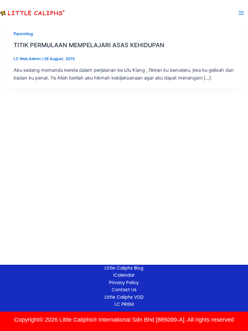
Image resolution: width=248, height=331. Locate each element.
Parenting (23, 33)
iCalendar (124, 275)
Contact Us (124, 290)
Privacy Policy (124, 283)
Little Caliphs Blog (124, 268)
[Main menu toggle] (241, 13)
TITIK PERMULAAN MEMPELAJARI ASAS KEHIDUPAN (89, 44)
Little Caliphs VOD (124, 297)
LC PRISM (124, 304)
